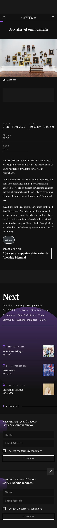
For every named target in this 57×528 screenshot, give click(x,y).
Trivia (41, 315)
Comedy (20, 305)
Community (8, 319)
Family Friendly (34, 305)
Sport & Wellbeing (27, 315)
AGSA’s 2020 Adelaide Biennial (22, 210)
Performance (9, 315)
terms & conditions (31, 451)
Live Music (23, 310)
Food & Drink (9, 310)
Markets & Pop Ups (40, 310)
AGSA (8, 239)
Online (43, 319)
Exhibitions (8, 305)
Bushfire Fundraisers (27, 319)
